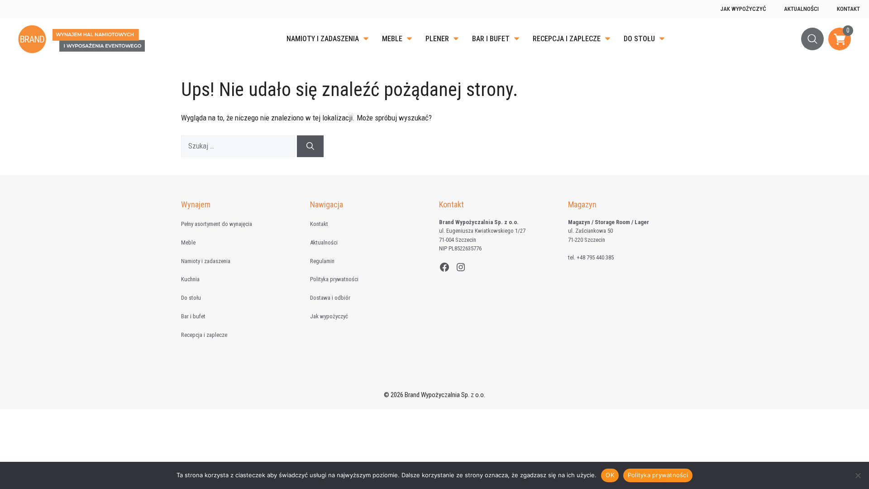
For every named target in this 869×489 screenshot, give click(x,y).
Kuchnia (190, 279)
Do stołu (639, 38)
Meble (392, 38)
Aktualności (801, 8)
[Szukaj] (310, 146)
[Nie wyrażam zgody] (857, 475)
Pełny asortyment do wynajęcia (216, 224)
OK (610, 475)
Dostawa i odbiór (330, 297)
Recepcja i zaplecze (567, 38)
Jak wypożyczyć (743, 8)
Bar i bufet (491, 38)
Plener (437, 38)
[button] (812, 39)
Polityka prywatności (334, 279)
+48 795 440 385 (595, 257)
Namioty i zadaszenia (322, 38)
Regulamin (322, 261)
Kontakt (848, 8)
